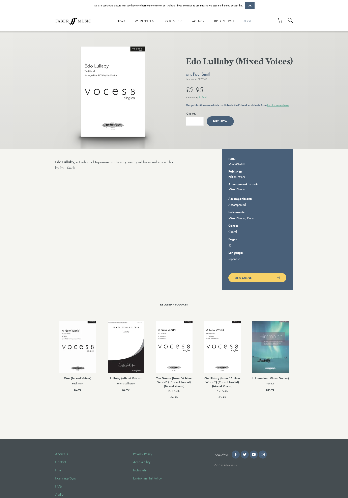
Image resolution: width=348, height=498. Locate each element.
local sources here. (278, 105)
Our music (174, 21)
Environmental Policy (147, 478)
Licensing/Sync (66, 478)
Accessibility (141, 462)
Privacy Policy (142, 454)
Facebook (236, 454)
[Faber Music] (73, 20)
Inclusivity (140, 470)
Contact (60, 462)
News (121, 21)
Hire (58, 470)
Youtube (254, 454)
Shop (247, 21)
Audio (59, 494)
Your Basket (280, 20)
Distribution (224, 21)
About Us (61, 454)
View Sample (243, 278)
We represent (145, 21)
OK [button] (250, 5)
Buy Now (220, 121)
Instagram (263, 454)
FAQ (58, 486)
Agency (198, 21)
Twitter (245, 454)
